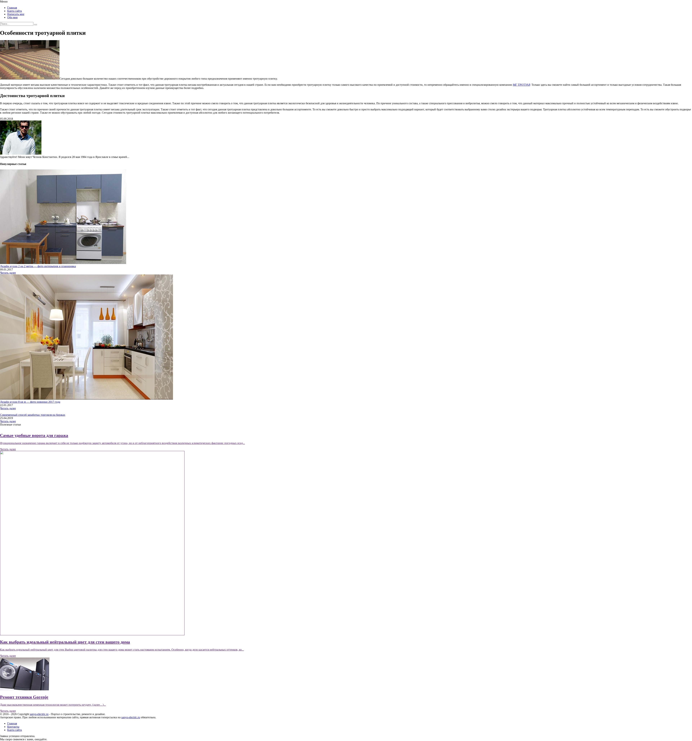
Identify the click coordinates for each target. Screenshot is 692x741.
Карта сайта (14, 10)
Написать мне (15, 14)
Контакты (13, 726)
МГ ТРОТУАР (521, 84)
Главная (12, 7)
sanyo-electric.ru (39, 714)
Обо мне (12, 17)
